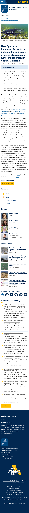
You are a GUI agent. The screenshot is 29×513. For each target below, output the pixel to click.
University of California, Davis (11, 481)
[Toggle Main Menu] (2, 2)
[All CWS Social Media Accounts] (2, 295)
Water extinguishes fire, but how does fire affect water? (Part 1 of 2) (15, 382)
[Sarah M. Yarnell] (4, 223)
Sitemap (21, 492)
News (7, 15)
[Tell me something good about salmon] (4, 266)
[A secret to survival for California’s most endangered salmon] (4, 250)
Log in (2, 419)
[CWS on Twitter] (11, 294)
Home (2, 15)
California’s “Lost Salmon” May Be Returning (13, 333)
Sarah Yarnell (18, 111)
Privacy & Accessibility (14, 488)
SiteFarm (22, 503)
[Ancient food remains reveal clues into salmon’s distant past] (4, 275)
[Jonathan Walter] (4, 236)
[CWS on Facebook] (16, 294)
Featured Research (7, 183)
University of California (11, 492)
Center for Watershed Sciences (18, 8)
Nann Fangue (4, 111)
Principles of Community (14, 490)
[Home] (4, 8)
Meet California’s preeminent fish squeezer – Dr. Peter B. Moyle (13, 321)
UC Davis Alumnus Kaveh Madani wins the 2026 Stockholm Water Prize (16, 357)
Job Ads (7, 203)
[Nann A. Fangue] (4, 216)
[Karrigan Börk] (4, 230)
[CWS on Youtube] (25, 294)
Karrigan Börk (12, 113)
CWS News (8, 194)
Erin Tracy (15, 109)
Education (8, 197)
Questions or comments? (14, 486)
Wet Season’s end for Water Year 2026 (15, 394)
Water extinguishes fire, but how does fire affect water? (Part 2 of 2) (15, 370)
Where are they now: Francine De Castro (15, 345)
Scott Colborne (23, 109)
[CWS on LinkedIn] (7, 294)
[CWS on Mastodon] (21, 294)
